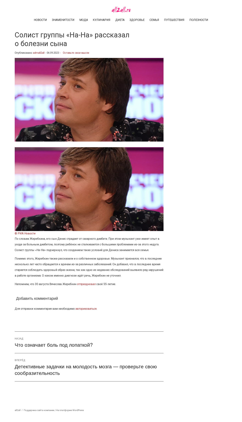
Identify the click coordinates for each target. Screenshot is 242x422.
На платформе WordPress (70, 410)
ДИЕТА (120, 20)
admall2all (38, 52)
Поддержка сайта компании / (40, 410)
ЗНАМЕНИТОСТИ (63, 20)
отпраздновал (86, 284)
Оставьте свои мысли (76, 52)
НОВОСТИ (40, 20)
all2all (18, 410)
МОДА (83, 20)
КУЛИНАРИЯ (101, 20)
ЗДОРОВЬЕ (137, 20)
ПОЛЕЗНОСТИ (198, 20)
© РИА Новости (25, 233)
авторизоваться (86, 308)
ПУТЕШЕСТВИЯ (174, 20)
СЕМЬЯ (154, 20)
